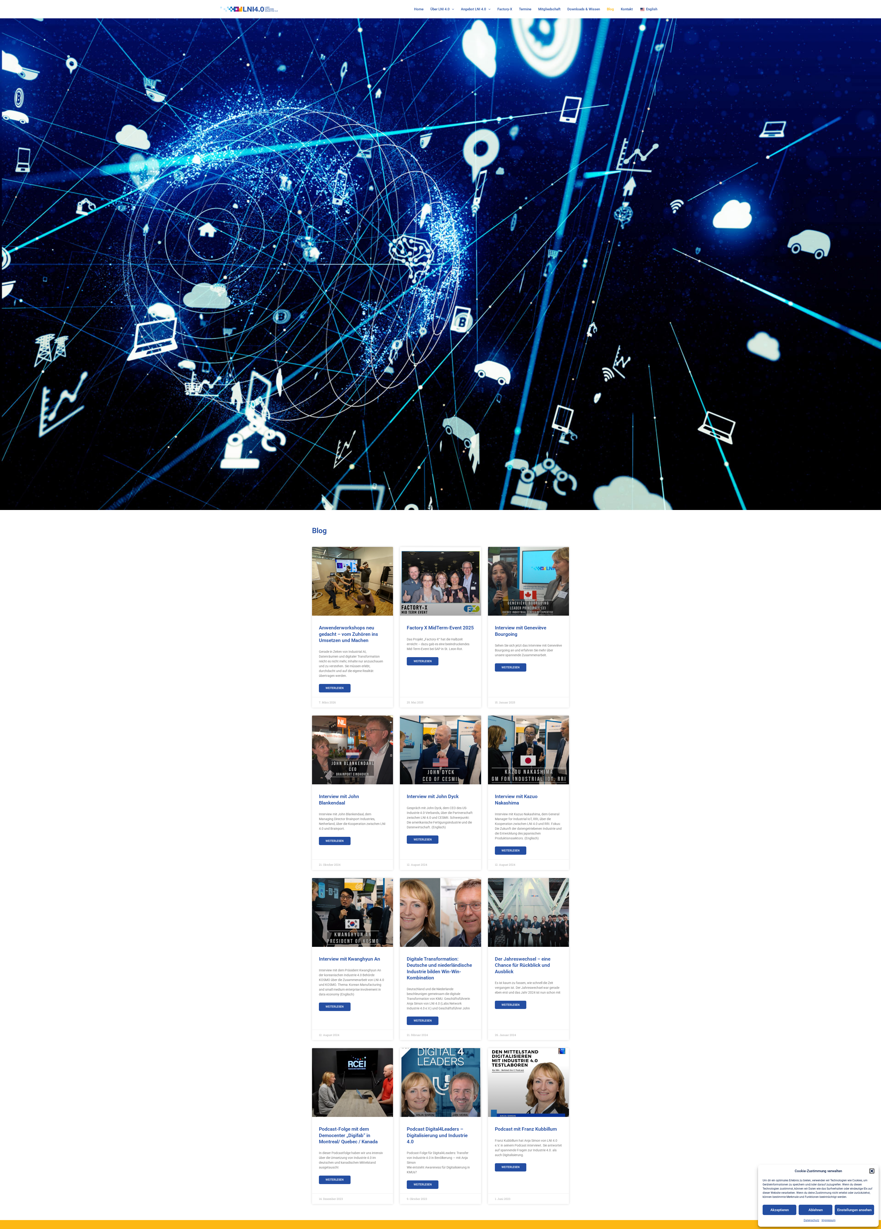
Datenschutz (811, 1220)
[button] (872, 1171)
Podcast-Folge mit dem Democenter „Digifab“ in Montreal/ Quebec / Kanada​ (348, 1135)
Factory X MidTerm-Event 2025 (440, 628)
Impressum (829, 1220)
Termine (525, 9)
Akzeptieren (779, 1210)
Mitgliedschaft (549, 9)
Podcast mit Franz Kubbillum (526, 1129)
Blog (610, 9)
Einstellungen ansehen (854, 1210)
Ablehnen (816, 1210)
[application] (452, 9)
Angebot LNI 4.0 (473, 9)
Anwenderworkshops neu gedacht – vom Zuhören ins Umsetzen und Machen (348, 634)
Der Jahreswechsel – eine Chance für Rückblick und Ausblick (522, 965)
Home (419, 9)
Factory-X (504, 9)
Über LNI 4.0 (440, 9)
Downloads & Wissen (583, 9)
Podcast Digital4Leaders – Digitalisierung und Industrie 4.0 (437, 1135)
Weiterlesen (335, 688)
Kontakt (627, 9)
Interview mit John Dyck (433, 796)
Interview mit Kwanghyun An (349, 959)
